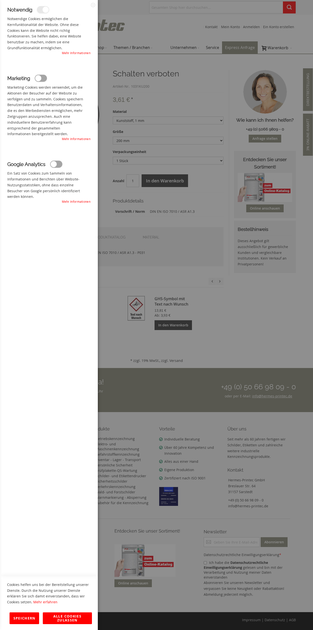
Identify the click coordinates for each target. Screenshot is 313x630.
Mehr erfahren (45, 602)
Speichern (24, 618)
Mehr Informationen (76, 53)
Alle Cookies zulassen (67, 618)
